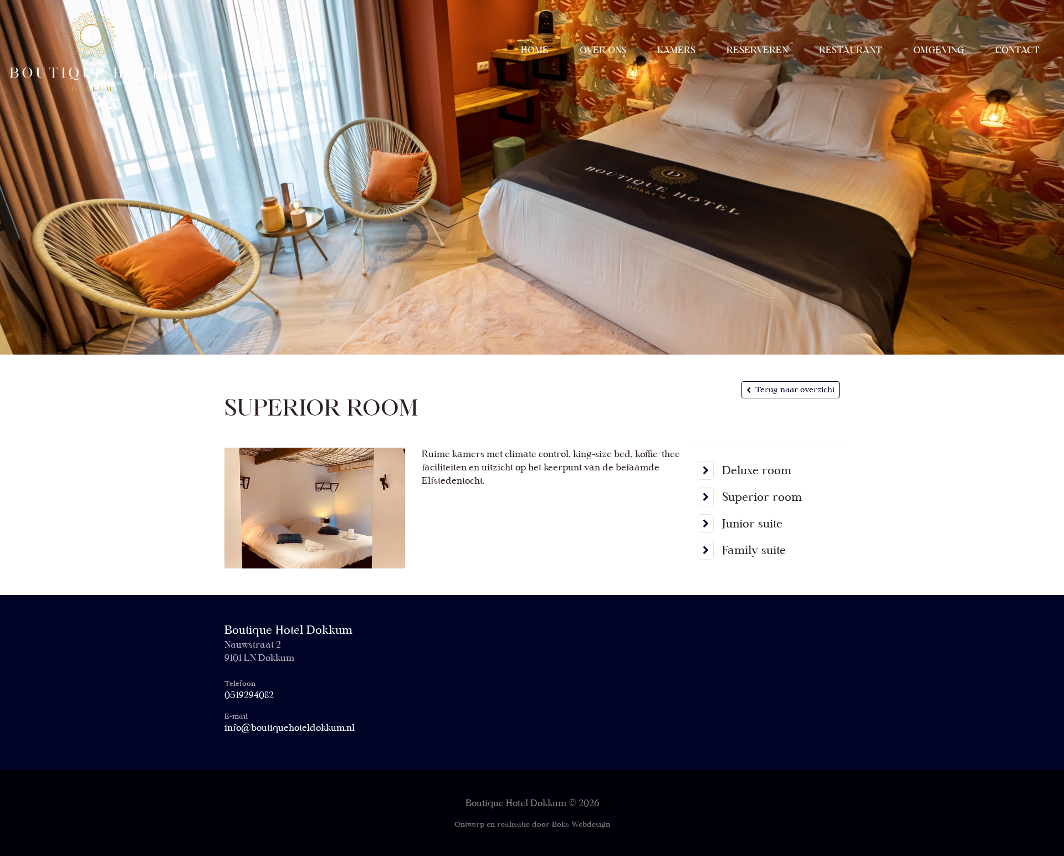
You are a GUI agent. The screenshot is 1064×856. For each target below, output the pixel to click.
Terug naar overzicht (795, 390)
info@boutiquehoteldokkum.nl (289, 728)
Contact (1017, 50)
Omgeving (938, 50)
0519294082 (249, 695)
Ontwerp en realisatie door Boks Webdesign (532, 824)
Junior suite (752, 523)
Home (535, 50)
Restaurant (850, 50)
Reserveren (757, 50)
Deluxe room (756, 470)
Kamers (676, 50)
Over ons (603, 50)
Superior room (762, 497)
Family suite (754, 550)
